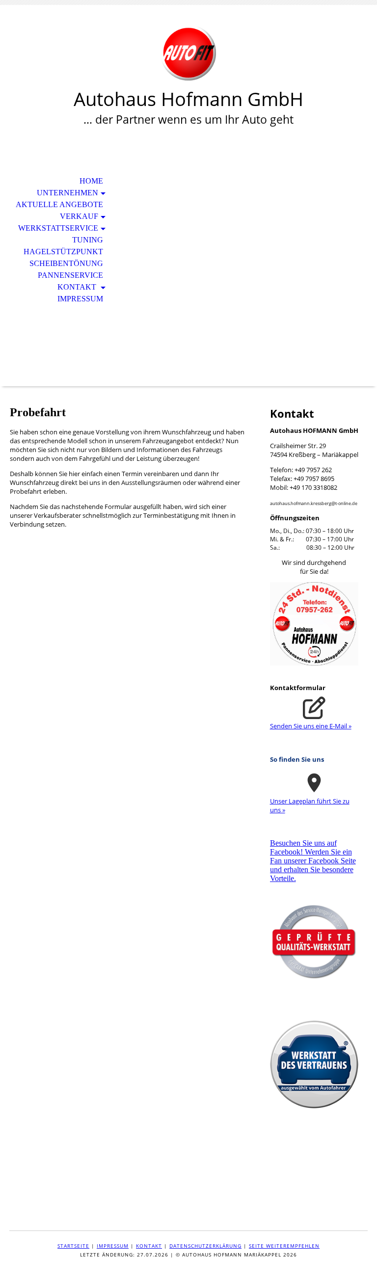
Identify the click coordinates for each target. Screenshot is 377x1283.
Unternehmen (67, 192)
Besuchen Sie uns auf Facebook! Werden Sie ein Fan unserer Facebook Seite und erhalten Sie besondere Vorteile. (313, 860)
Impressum (80, 298)
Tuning (87, 240)
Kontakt (77, 287)
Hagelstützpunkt (63, 251)
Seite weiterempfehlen (284, 1245)
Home (91, 181)
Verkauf (79, 216)
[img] (188, 53)
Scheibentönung (66, 263)
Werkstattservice (58, 228)
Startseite (73, 1245)
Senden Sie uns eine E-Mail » (310, 726)
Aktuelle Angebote (59, 204)
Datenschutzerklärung (205, 1245)
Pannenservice (70, 275)
